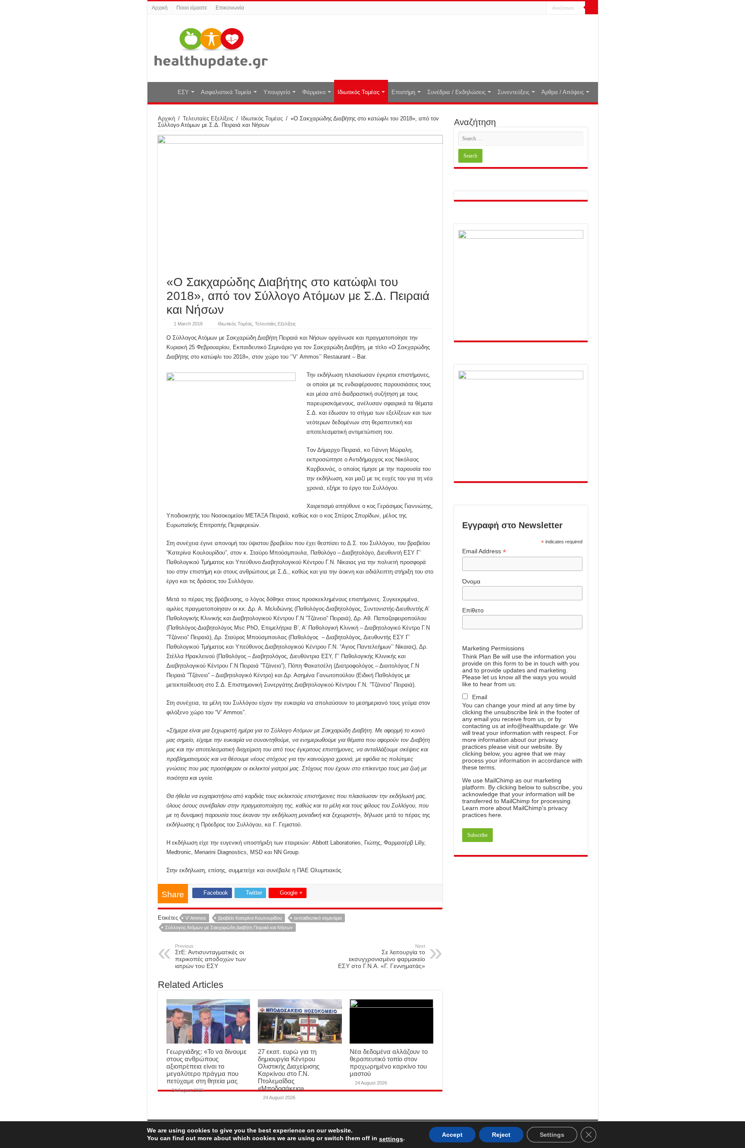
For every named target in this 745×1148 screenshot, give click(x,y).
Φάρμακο (314, 92)
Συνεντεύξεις (513, 92)
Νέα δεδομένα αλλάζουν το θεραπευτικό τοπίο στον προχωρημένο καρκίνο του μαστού (389, 1062)
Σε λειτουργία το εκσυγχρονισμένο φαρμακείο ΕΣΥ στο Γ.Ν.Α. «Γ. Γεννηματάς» (381, 956)
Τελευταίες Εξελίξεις (208, 118)
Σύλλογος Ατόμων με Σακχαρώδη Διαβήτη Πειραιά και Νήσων (229, 927)
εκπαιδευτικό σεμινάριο (318, 918)
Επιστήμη (403, 92)
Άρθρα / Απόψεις (563, 92)
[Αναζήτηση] (591, 7)
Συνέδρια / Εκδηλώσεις (456, 92)
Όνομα (471, 581)
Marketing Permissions (493, 648)
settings (391, 1138)
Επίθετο (473, 610)
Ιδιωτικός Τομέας (358, 92)
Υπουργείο (276, 92)
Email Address (484, 551)
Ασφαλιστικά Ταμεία (226, 92)
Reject (501, 1134)
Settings (552, 1134)
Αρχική (160, 8)
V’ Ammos (195, 918)
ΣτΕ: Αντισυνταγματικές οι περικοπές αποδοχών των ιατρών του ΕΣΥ (210, 956)
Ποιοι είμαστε (191, 8)
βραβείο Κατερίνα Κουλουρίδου (250, 918)
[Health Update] (211, 46)
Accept (452, 1134)
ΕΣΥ (183, 92)
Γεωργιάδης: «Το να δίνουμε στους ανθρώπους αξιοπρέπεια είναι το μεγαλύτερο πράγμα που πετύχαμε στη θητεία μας (206, 1066)
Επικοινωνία (230, 8)
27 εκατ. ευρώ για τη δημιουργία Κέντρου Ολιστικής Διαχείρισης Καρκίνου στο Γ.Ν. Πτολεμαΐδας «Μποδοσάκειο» (288, 1070)
